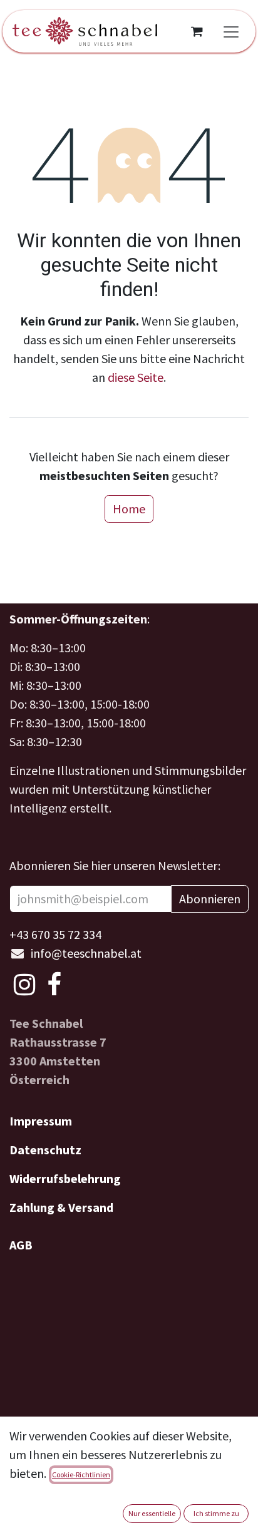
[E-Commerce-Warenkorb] (197, 31)
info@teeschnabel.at (86, 953)
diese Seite (135, 377)
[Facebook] (54, 985)
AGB (21, 1245)
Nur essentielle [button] (151, 1513)
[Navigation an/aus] (231, 31)
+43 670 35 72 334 (55, 934)
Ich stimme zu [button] (216, 1513)
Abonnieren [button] (209, 898)
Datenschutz (45, 1149)
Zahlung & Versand (61, 1207)
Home (129, 508)
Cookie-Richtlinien (81, 1474)
